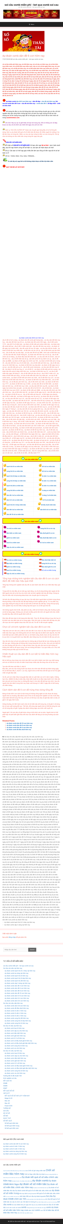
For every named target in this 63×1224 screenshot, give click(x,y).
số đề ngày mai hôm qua (42, 864)
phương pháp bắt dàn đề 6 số (23, 849)
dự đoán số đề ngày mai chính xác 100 (32, 812)
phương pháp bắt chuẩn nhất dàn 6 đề (31, 847)
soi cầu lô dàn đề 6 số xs (39, 907)
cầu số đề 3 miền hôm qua (28, 764)
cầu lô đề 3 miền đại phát (30, 749)
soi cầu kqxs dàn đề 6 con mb (48, 902)
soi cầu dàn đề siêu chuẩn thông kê (41, 892)
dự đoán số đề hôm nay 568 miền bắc (44, 794)
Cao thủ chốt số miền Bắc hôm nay (11, 1170)
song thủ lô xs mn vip (47, 528)
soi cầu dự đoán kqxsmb (37, 1196)
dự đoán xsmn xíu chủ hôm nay (15, 1073)
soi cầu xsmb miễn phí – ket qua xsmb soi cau (18, 966)
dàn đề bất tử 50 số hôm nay (18, 774)
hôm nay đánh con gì (25, 1193)
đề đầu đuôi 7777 (14, 829)
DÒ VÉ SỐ (6, 1113)
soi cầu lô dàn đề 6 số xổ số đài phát (18, 907)
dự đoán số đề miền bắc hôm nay (31, 802)
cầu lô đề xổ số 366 (37, 759)
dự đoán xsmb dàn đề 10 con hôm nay (20, 723)
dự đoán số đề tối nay (35, 822)
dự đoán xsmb (40, 1180)
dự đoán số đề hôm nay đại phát (31, 797)
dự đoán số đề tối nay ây (16, 824)
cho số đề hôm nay (26, 772)
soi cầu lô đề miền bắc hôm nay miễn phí (21, 910)
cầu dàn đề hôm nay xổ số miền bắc (42, 744)
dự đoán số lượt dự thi (14, 827)
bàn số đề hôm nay (10, 739)
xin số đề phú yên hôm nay (46, 917)
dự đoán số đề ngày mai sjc (32, 819)
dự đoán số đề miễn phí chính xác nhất (25, 807)
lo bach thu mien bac (38, 829)
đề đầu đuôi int (25, 829)
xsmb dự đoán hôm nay (19, 920)
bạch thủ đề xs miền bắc (15, 485)
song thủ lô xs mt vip (49, 563)
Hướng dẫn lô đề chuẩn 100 (12, 1076)
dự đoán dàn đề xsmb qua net (18, 792)
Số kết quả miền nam (12, 1128)
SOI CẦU (6, 1111)
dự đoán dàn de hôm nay (44, 779)
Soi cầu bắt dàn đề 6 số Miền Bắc (16, 869)
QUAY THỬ (7, 1118)
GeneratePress (50, 1221)
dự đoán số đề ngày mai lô (47, 814)
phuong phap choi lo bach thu (15, 852)
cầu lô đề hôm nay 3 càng (33, 754)
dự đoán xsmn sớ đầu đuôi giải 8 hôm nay (18, 1066)
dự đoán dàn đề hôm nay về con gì (26, 782)
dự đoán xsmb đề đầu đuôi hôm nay (19, 729)
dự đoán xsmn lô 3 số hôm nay (15, 1063)
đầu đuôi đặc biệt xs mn (48, 538)
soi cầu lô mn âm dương (52, 1202)
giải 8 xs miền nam (13, 538)
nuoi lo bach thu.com (34, 839)
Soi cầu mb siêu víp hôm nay (33, 737)
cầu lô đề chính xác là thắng (38, 752)
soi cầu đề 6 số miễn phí (30, 902)
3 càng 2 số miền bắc (49, 495)
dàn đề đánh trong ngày (36, 774)
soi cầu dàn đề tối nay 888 (28, 895)
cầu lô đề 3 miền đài (15, 749)
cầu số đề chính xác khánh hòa (15, 767)
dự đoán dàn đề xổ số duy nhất (31, 784)
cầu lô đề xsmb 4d (26, 762)
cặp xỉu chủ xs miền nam (15, 547)
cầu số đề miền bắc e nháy (30, 769)
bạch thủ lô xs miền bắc (15, 466)
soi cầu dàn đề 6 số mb (32, 874)
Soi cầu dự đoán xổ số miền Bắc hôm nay (35, 1199)
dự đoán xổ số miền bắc (33, 1184)
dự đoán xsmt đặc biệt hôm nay (15, 1033)
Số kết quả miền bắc (11, 1123)
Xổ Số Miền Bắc (48, 1210)
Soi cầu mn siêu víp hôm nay (12, 1051)
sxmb (23, 1207)
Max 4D (7, 1103)
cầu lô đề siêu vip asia (38, 757)
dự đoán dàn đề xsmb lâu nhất (26, 789)
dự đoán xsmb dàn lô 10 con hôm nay (17, 996)
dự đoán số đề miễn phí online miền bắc (20, 809)
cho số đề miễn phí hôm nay (42, 772)
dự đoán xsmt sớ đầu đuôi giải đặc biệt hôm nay (21, 1043)
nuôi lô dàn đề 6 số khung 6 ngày (30, 844)
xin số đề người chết (30, 917)
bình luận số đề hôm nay (25, 739)
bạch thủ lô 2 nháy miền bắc (16, 505)
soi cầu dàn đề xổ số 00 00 (31, 897)
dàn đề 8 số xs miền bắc (48, 509)
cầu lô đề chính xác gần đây (19, 752)
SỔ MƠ (5, 1116)
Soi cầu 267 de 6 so (13, 867)
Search (32, 949)
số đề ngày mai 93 (11, 864)
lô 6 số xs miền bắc (48, 466)
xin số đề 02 (19, 917)
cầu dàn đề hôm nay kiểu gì (42, 742)
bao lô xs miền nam (13, 542)
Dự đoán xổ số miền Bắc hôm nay (40, 1187)
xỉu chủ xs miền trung (14, 560)
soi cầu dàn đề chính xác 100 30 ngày (45, 879)
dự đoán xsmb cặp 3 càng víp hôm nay (17, 925)
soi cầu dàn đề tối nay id (45, 895)
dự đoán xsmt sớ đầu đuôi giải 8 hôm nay (18, 1041)
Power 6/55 (8, 1106)
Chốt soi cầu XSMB (23, 1170)
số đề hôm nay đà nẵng (19, 862)
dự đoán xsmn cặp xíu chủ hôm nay (16, 1056)
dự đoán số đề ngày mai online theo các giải (40, 817)
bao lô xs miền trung (14, 570)
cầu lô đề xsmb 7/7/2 (39, 762)
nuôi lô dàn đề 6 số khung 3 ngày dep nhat (38, 842)
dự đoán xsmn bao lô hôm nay (15, 1053)
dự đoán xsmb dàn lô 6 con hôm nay (17, 1001)
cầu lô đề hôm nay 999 (49, 754)
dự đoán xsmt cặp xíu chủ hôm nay (16, 1031)
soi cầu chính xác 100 (35, 869)
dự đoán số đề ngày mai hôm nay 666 (25, 814)
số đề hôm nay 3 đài (32, 859)
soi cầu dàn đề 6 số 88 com (27, 872)
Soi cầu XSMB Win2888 (40, 1204)
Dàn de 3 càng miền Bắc (50, 1174)
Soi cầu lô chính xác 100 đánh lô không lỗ (23, 1202)
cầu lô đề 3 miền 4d (40, 747)
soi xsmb (18, 1207)
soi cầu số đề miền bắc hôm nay (46, 915)
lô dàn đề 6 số (50, 829)
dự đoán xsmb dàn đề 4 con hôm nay (19, 727)
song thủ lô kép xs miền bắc (16, 481)
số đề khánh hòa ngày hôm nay (38, 862)
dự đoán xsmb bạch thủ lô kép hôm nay (18, 978)
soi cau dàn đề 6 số (49, 869)
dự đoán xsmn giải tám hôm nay (15, 1061)
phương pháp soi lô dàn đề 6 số (37, 857)
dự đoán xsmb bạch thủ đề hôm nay (17, 981)
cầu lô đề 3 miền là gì (47, 749)
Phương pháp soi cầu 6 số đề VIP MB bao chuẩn (31, 854)
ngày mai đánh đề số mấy (47, 834)
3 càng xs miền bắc (48, 490)
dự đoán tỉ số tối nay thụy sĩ (31, 827)
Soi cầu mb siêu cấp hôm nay (14, 737)
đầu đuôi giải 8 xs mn (47, 533)
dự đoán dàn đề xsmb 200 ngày (15, 787)
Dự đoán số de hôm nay (26, 1181)
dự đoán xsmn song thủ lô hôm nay (16, 1071)
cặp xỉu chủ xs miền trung (15, 573)
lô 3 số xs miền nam (47, 542)
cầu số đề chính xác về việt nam (36, 767)
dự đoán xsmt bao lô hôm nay (14, 1028)
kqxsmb (34, 1193)
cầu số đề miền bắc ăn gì (13, 769)
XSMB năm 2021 (29, 1210)
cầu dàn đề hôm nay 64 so (23, 742)
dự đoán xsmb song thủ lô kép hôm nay (18, 1021)
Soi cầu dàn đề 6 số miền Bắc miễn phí (18, 877)
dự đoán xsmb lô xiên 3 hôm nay (15, 1011)
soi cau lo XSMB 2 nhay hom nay (12, 1196)
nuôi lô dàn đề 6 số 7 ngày (14, 842)
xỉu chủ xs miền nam (14, 528)
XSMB (5, 1083)
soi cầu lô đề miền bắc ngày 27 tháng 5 (17, 912)
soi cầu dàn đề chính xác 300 (30, 884)
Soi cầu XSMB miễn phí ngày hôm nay (23, 1204)
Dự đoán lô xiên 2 (16, 1181)
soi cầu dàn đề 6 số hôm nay (14, 874)
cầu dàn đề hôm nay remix (21, 744)
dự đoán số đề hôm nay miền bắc (43, 799)
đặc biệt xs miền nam (14, 533)
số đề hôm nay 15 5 (18, 859)
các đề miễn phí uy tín (41, 739)
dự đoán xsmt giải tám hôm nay (15, 1036)
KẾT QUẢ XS (7, 1081)
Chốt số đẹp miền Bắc (31, 1174)
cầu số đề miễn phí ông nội (48, 769)
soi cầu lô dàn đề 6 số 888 (27, 905)
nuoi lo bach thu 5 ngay (19, 839)
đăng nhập (12, 937)
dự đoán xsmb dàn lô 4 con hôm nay (17, 998)
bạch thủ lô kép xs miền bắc (16, 476)
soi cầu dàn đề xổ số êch (34, 900)
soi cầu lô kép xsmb (42, 1202)
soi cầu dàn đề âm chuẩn (24, 879)
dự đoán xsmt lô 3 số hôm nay (15, 1038)
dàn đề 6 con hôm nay (23, 101)
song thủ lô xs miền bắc (15, 471)
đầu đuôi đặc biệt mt (49, 560)
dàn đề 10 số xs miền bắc (15, 514)
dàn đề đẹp (48, 774)
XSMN (5, 1086)
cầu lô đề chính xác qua (16, 754)
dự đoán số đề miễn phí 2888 (14, 804)
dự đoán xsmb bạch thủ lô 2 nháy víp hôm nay (19, 922)
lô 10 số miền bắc (48, 500)
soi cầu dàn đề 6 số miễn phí (40, 877)
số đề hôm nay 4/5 (46, 859)
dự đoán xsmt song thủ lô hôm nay (16, 1046)
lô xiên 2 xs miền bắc (49, 476)
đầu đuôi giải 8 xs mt (49, 567)
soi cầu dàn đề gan (11, 887)
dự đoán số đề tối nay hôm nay (35, 824)
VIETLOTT (6, 1093)
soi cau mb (24, 1196)
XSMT (5, 1088)
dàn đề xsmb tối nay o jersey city (24, 779)
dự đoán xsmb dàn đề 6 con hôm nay (17, 988)
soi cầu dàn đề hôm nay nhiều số (28, 889)
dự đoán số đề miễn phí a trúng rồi (35, 804)
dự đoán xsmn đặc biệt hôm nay (15, 1058)
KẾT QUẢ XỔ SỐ (8, 1091)
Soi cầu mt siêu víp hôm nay (12, 1026)
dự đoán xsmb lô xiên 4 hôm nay (15, 1013)
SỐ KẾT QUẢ (7, 1121)
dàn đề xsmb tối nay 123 (21, 777)
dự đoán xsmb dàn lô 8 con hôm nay (17, 1006)
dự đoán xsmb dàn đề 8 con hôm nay (19, 725)
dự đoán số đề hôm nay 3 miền (21, 794)
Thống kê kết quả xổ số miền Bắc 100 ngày (36, 1207)
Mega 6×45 (8, 1098)
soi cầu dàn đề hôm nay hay (45, 887)
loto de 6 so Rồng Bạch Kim (23, 832)
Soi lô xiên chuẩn (10, 1207)
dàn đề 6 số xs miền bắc (15, 509)
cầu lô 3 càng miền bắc (26, 747)
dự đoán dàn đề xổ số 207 (47, 782)
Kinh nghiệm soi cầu (10, 1078)
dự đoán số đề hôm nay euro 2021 (20, 799)
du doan (42, 1174)
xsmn (37, 1210)
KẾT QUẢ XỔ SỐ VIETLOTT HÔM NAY (17, 1096)
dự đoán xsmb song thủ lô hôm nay (16, 1023)
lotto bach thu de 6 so (40, 832)
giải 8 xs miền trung (13, 567)
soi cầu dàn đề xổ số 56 (48, 897)
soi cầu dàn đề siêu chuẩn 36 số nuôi (16, 892)
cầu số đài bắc (14, 764)
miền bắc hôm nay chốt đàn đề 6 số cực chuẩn (23, 834)
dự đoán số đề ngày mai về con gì (16, 822)
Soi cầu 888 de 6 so (27, 867)
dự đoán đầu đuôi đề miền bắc (39, 792)
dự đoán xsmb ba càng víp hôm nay (16, 973)
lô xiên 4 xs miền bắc (49, 485)
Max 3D (7, 1101)
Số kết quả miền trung (12, 1126)
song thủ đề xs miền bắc (15, 490)
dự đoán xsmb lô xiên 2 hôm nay (15, 1016)
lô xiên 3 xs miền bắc (49, 481)
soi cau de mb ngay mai (13, 902)
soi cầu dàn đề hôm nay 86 (27, 887)
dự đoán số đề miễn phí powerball (45, 809)
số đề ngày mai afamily (25, 864)
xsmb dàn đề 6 (42, 103)
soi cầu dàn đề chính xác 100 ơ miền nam (35, 882)
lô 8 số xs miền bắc (48, 471)
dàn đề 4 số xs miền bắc (15, 495)
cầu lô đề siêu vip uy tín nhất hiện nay (17, 759)
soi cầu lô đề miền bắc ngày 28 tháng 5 (43, 912)
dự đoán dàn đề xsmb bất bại (36, 787)
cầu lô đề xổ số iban (12, 762)
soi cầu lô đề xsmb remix (27, 915)
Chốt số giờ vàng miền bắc (36, 1170)
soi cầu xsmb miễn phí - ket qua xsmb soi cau (31, 4)
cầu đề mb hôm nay (48, 101)
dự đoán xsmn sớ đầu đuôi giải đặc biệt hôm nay (21, 1068)
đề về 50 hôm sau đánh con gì (25, 1213)
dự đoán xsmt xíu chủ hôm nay (15, 1048)
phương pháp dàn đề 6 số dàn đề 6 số (38, 852)
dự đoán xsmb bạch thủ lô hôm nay (16, 976)
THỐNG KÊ (7, 1108)
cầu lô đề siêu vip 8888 (22, 757)
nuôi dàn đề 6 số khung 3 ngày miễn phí (29, 837)
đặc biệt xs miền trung (14, 563)
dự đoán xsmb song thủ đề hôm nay (17, 1018)
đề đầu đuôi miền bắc (48, 505)
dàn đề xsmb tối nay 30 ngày (39, 777)
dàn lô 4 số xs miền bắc (15, 500)
